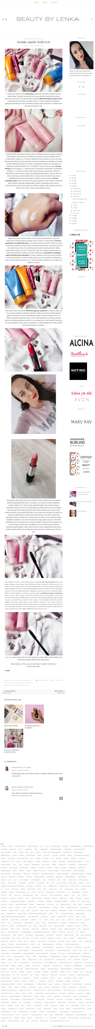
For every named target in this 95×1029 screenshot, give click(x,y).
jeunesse (3, 907)
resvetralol (54, 971)
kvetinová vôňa (21, 913)
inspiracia (3, 904)
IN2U (78, 901)
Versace (68, 1008)
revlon (69, 971)
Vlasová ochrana (64, 1011)
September (76, 194)
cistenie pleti (62, 864)
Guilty (73, 895)
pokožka (27, 965)
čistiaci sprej (13, 867)
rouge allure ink (5, 974)
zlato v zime (34, 1020)
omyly (91, 950)
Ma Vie (43, 922)
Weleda (23, 1017)
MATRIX (60, 929)
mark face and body (59, 925)
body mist (58, 858)
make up (83, 922)
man (30, 925)
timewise (14, 1002)
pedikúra (10, 959)
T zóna (74, 996)
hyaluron (86, 898)
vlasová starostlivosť (7, 1014)
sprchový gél (32, 987)
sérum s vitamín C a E (6, 981)
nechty (26, 941)
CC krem (37, 861)
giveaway (84, 892)
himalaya (54, 898)
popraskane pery (57, 965)
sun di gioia (4, 996)
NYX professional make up (72, 944)
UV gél (89, 1005)
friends (11, 892)
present (11, 968)
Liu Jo (9, 922)
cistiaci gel (4, 867)
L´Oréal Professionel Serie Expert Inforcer (13, 916)
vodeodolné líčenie (36, 1014)
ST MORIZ (64, 987)
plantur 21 (4, 962)
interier (32, 904)
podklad (13, 965)
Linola (63, 919)
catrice (18, 861)
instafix (11, 904)
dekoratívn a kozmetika (33, 38)
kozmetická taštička (72, 907)
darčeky (29, 870)
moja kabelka (29, 935)
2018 (73, 218)
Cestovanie (62, 861)
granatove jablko (28, 895)
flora (44, 889)
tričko (17, 1005)
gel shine (41, 892)
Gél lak (34, 892)
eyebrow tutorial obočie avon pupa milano (12, 886)
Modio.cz (21, 935)
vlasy (17, 1014)
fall (45, 886)
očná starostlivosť (48, 947)
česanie (54, 861)
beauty (39, 855)
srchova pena (55, 987)
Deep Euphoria (17, 873)
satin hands (44, 978)
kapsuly (17, 907)
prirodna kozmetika (53, 968)
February (75, 210)
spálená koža (88, 984)
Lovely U (37, 922)
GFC (68, 892)
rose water (89, 971)
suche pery (63, 993)
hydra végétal (32, 901)
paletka (9, 956)
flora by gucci (53, 889)
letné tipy (33, 919)
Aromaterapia (44, 849)
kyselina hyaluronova (67, 913)
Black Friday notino (22, 858)
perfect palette (32, 959)
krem (41, 910)
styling (30, 993)
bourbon (66, 858)
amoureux (65, 846)
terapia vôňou (79, 999)
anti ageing (4, 849)
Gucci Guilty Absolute (56, 895)
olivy (85, 950)
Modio (14, 935)
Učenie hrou (53, 1005)
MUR (77, 935)
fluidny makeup (69, 889)
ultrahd (61, 1005)
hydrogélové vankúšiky (61, 901)
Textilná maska (5, 1002)
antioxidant (13, 849)
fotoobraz (4, 892)
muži (18, 938)
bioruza (70, 855)
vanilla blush (47, 1008)
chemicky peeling (5, 864)
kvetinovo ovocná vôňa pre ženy (37, 913)
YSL (46, 1017)
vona (45, 1014)
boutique (73, 858)
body (52, 858)
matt (79, 929)
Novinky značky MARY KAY (80, 199)
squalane (46, 987)
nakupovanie (51, 938)
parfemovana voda (55, 956)
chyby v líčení (45, 864)
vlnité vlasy (25, 1014)
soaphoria (57, 984)
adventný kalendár (20, 846)
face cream (38, 886)
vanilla (39, 1008)
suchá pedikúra (39, 993)
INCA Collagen (86, 901)
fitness (23, 889)
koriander (55, 907)
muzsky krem (25, 938)
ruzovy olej (54, 974)
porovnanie (67, 965)
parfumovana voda (86, 956)
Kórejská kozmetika (44, 907)
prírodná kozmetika (66, 968)
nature (20, 941)
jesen (74, 904)
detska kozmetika (24, 879)
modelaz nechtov (5, 935)
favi (2, 889)
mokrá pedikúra (39, 935)
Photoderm (77, 959)
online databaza (16, 953)
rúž (24, 685)
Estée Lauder (72, 883)
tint (20, 1002)
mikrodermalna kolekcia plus (42, 932)
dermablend (50, 876)
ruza (31, 974)
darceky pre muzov (66, 870)
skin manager (59, 981)
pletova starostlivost (50, 962)
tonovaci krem (89, 1002)
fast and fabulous (86, 886)
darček (15, 870)
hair (78, 895)
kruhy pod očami (79, 910)
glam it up (3, 895)
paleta (3, 956)
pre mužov (4, 968)
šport (16, 987)
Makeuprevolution (21, 925)
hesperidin (47, 898)
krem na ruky (62, 910)
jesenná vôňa (87, 904)
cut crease (63, 867)
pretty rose (19, 968)
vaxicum (61, 1008)
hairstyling (4, 898)
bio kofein (55, 855)
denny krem (12, 876)
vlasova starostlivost (77, 1011)
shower (31, 981)
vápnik (55, 1008)
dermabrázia (28, 680)
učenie (46, 1005)
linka (57, 919)
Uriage (83, 1005)
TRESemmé (10, 1005)
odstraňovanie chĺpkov (63, 950)
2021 (73, 183)
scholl (60, 978)
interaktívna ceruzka (21, 904)
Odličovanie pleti (50, 950)
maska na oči (25, 929)
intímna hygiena (40, 904)
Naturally (12, 941)
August (75, 196)
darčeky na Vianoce (53, 870)
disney (64, 879)
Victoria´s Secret (23, 1011)
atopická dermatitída (79, 849)
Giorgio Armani (76, 892)
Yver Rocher (52, 1017)
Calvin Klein (81, 858)
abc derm (3, 846)
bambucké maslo (5, 855)
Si (36, 981)
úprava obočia (75, 1005)
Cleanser (33, 867)
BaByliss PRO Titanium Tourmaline (52, 852)
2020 (73, 186)
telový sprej (68, 999)
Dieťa (58, 879)
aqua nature (28, 849)
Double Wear (22, 883)
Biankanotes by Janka (21, 767)
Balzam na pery (67, 852)
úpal (67, 1005)
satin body (36, 978)
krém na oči (54, 910)
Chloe (14, 864)
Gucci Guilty (44, 895)
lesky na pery (14, 919)
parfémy (65, 956)
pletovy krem (4, 965)
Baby (32, 852)
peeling (6, 685)
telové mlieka (40, 999)
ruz (14, 974)
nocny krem (61, 941)
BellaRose (47, 855)
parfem (28, 956)
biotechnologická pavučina (81, 855)
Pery (40, 959)
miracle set (71, 932)
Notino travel (88, 941)
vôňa (50, 1014)
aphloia (20, 849)
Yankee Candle (38, 1017)
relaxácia (37, 971)
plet (10, 962)
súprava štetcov (27, 996)
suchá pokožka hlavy (51, 993)
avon (27, 852)
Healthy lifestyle (37, 898)
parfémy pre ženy (74, 956)
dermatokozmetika (70, 876)
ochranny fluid (36, 947)
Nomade (74, 941)
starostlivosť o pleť (39, 990)
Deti (10, 879)
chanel (87, 861)
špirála (10, 987)
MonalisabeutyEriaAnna (22, 787)
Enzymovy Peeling (62, 883)
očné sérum (78, 947)
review (62, 971)
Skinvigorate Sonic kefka (8, 984)
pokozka (20, 965)
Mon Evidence (50, 935)
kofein (24, 907)
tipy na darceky (37, 1002)
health (28, 898)
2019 (73, 215)
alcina (47, 846)
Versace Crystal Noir (79, 1008)
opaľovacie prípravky (42, 953)
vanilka (21, 1008)
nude (38, 944)
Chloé (20, 864)
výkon (90, 1014)
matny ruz (53, 929)
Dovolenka (31, 883)
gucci (36, 895)
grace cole (17, 895)
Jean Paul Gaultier (65, 904)
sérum (28, 685)
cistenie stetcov (82, 864)
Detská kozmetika (36, 879)
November (76, 191)
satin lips (52, 978)
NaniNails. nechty (82, 938)
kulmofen (89, 910)
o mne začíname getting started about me (12, 947)
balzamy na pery (78, 852)
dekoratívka (36, 873)
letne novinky (24, 919)
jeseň (80, 904)
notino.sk (3, 944)
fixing (39, 889)
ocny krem (12, 950)
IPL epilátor (50, 904)
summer (88, 993)
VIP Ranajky (34, 1011)
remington (46, 971)
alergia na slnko (55, 846)
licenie (46, 919)
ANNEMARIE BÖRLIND (88, 846)
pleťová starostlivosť (16, 685)
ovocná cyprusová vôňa (73, 953)
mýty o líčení (34, 938)
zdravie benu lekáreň (13, 1020)
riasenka (75, 971)
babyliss (38, 852)
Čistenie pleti (72, 864)
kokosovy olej (32, 907)
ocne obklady (60, 947)
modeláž (82, 932)
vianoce (89, 1008)
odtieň (74, 950)
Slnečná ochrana (41, 984)
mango (35, 925)
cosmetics (49, 867)
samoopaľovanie (5, 978)
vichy (14, 1011)
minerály (54, 932)
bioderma (62, 855)
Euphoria (81, 883)
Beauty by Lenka (30, 45)
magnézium (63, 922)
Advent (10, 846)
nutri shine (59, 944)
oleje (80, 950)
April (74, 208)
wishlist (30, 1017)
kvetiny (51, 913)
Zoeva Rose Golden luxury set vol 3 (60, 1020)
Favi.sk (7, 889)
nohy (68, 941)
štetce (17, 993)
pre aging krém (89, 965)
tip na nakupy (27, 1002)
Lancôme (53, 916)
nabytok (43, 938)
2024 (73, 178)
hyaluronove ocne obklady (17, 901)
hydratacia (41, 901)
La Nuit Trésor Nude (33, 916)
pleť (15, 962)
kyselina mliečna (80, 913)
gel (29, 892)
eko (48, 883)
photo (69, 959)
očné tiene (87, 947)
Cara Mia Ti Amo (5, 861)
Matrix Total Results (70, 929)
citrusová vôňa (24, 867)
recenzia (21, 971)
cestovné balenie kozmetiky (75, 861)
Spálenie (3, 987)
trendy (3, 1005)
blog (32, 858)
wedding (16, 1017)
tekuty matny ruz (83, 996)
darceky (21, 870)
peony (23, 959)
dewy (44, 879)
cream (56, 867)
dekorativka (26, 873)
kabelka (11, 907)
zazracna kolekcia (86, 1017)
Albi (42, 846)
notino (80, 941)
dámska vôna (72, 867)
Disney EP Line (72, 879)
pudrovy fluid (5, 971)
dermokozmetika (82, 876)
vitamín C (41, 1011)
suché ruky (71, 993)
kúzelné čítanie (11, 913)
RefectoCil (29, 971)
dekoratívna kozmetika (78, 873)
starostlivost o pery (25, 990)
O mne (44, 2)
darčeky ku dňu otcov (40, 870)
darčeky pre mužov (79, 870)
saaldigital (72, 974)
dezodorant (51, 879)
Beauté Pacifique (30, 855)
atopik (15, 852)
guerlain (66, 895)
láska (77, 916)
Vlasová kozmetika (51, 1011)
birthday (3, 858)
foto (76, 889)
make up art (4, 925)
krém (47, 910)
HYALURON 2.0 (4, 901)
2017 (73, 221)
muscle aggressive (86, 935)
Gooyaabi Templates (87, 1026)
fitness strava (31, 889)
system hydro (67, 996)
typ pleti (28, 1005)
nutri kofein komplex (48, 944)
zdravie (3, 1020)
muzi (13, 938)
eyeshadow (30, 886)
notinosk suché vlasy (22, 944)
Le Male (84, 916)
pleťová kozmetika (37, 962)
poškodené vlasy (78, 965)
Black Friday (11, 858)
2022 (73, 181)
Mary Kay (8, 657)
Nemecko (33, 941)
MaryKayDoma (4, 929)
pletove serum (88, 962)
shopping (24, 981)
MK (77, 932)
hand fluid (20, 898)
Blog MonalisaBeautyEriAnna (22, 796)
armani (36, 849)
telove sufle (50, 999)
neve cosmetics (42, 941)
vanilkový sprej (30, 1008)
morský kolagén (69, 935)
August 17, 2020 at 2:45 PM (20, 790)
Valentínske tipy (12, 1008)
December (76, 188)
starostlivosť (83, 987)
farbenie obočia (53, 886)
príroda (43, 968)
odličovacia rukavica (23, 950)
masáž (12, 929)
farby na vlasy (75, 886)
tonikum (81, 1002)
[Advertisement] (81, 319)
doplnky (3, 883)
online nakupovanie (28, 953)
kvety (56, 913)
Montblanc (59, 935)
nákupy (65, 938)
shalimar (16, 981)
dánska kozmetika (6, 870)
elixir (52, 883)
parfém (34, 956)
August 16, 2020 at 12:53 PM (20, 770)
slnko (50, 984)
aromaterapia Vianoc (55, 849)
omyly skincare (5, 953)
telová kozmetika (15, 999)
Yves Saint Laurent (73, 1017)
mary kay (17, 683)
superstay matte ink (15, 996)
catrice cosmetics (28, 861)
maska (18, 929)
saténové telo (27, 978)
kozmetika (7, 683)
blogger (38, 858)
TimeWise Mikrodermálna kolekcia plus (20, 154)
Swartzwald (57, 996)
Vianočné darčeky (6, 1011)
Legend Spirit (4, 919)
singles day (42, 981)
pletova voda (77, 962)
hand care (12, 898)
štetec (24, 993)
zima (28, 1020)
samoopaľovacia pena (83, 974)
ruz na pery (24, 974)
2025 (73, 175)
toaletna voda (62, 1002)
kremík (71, 910)
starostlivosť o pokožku (54, 990)
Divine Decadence (83, 879)
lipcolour (87, 919)
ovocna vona (86, 953)
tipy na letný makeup (49, 1002)
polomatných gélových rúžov (18, 503)
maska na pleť (35, 929)
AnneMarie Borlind (76, 846)
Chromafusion (35, 864)
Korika (62, 907)
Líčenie (52, 919)
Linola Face (71, 919)
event (87, 883)
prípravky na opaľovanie (31, 968)
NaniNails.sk (4, 941)
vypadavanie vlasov (6, 1017)
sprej (40, 987)
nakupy (59, 938)
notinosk (11, 944)
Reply (61, 778)
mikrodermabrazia (26, 932)
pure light (14, 971)
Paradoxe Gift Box (19, 956)
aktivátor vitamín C (33, 846)
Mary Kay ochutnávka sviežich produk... (11, 751)
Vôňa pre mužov (59, 1014)
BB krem (14, 855)
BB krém (21, 855)
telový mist (59, 999)
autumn (21, 852)
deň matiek (89, 873)
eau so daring (40, 883)
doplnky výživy (12, 883)
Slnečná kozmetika (29, 984)
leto (12, 683)
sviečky (49, 996)
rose (81, 971)
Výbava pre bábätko (81, 1014)
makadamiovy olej (73, 922)
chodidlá (26, 864)
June (74, 205)
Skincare (67, 981)
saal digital (63, 974)
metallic (3, 932)
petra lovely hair (49, 959)
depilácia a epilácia (39, 876)
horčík (71, 898)
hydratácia (49, 901)
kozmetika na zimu (13, 910)
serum (75, 978)
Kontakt (54, 2)
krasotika (35, 910)
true (22, 1005)
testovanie (88, 999)
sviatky (43, 996)
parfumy (3, 959)
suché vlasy (80, 993)
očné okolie (69, 947)
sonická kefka (66, 984)
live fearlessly (17, 922)
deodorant (21, 876)
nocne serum (52, 941)
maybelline (86, 929)
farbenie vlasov (64, 886)
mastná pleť (45, 929)
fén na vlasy (15, 889)
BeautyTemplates (67, 1026)
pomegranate (46, 965)
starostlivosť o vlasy (7, 993)
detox (15, 879)
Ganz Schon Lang (20, 892)
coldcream (41, 867)
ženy (23, 1020)
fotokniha (83, 889)
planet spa (85, 959)
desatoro (3, 879)
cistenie (54, 864)
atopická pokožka (6, 852)
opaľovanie (53, 953)
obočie (28, 947)
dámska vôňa (81, 867)
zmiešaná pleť (44, 1020)
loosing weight (28, 922)
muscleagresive (5, 938)
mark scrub (70, 925)
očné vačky (4, 950)
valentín (3, 1008)
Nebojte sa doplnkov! (79, 202)
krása (28, 910)
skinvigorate (76, 981)
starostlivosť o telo (83, 990)
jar (57, 904)
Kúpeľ (2, 913)
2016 (73, 223)
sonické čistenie (77, 984)
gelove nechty (50, 892)
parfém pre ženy (43, 956)
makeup (12, 925)
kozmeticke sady (84, 907)
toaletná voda (72, 1002)
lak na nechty (44, 916)
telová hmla (4, 999)
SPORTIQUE (23, 987)
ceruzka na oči (46, 861)
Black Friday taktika (11, 726)
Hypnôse (72, 901)
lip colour (79, 919)
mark (50, 925)
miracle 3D (62, 932)
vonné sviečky (69, 1014)
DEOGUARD (29, 876)
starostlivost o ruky (69, 990)
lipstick (3, 922)
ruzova (37, 974)
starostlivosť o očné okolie (9, 990)
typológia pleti (37, 1005)
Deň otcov (4, 876)
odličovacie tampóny (37, 950)
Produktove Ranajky (79, 968)
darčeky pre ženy (6, 873)
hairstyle (84, 895)
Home (36, 2)
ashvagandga (67, 849)
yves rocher (62, 1017)
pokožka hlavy (36, 965)
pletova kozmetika (24, 962)
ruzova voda (44, 974)
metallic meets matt (13, 932)
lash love (71, 916)
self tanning (67, 978)
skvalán (19, 984)
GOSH (10, 895)
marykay (23, 683)
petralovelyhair (60, 959)
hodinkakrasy (63, 898)
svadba (36, 996)
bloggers (45, 858)
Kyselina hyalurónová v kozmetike (33, 727)
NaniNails (72, 938)
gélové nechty (61, 892)
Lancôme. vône (62, 916)
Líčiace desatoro (81, 511)
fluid (60, 889)
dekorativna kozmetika (63, 873)
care (12, 861)
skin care (50, 981)
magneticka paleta (53, 922)
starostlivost (73, 987)
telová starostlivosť (28, 999)
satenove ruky (16, 978)
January (75, 213)
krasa (22, 910)
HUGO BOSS (78, 898)
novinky (29, 683)
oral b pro (62, 953)
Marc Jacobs (43, 925)
